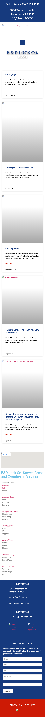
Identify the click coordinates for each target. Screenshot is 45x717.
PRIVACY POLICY (16, 705)
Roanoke (5, 485)
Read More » (8, 90)
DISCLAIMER (30, 705)
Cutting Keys (10, 74)
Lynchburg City (8, 566)
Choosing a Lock (12, 248)
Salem (4, 488)
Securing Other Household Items (19, 167)
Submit (8, 691)
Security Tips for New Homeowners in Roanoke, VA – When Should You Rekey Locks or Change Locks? (22, 417)
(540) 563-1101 (30, 4)
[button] (22, 42)
